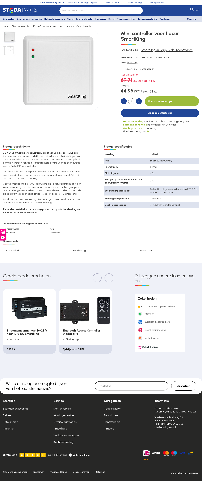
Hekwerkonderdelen (54, 19)
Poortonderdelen (84, 19)
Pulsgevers (100, 19)
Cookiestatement (81, 472)
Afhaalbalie (60, 428)
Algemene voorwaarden (15, 472)
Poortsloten (111, 415)
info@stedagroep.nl (165, 427)
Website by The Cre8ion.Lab (185, 473)
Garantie (8, 428)
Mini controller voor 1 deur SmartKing (76, 26)
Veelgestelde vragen (66, 435)
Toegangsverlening (147, 19)
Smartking (132, 62)
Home (6, 26)
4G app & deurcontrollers (44, 26)
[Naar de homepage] (25, 10)
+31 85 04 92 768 (174, 423)
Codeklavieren (112, 408)
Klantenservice (62, 408)
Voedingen (164, 19)
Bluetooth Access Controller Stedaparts (81, 332)
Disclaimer (38, 472)
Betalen (7, 415)
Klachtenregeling (63, 442)
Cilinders (109, 428)
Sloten (111, 19)
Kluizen (70, 19)
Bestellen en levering (15, 408)
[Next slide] (109, 277)
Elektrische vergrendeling (29, 19)
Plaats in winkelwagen (160, 101)
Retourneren (10, 422)
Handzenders (112, 422)
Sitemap (100, 472)
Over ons (191, 19)
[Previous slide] (97, 277)
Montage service (64, 415)
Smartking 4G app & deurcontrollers (167, 50)
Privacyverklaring (58, 472)
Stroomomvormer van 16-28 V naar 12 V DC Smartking (27, 332)
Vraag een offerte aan (159, 112)
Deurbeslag (8, 19)
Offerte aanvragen (65, 422)
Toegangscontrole (126, 19)
